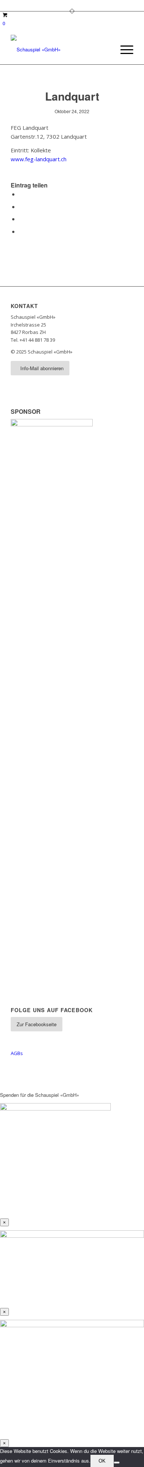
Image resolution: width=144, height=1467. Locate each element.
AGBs (17, 1053)
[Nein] (117, 1462)
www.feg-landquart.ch (38, 159)
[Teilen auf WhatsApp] (21, 219)
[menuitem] (123, 49)
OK (102, 1461)
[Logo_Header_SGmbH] (60, 49)
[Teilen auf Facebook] (21, 194)
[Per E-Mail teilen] (21, 231)
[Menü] (123, 49)
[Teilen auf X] (21, 206)
